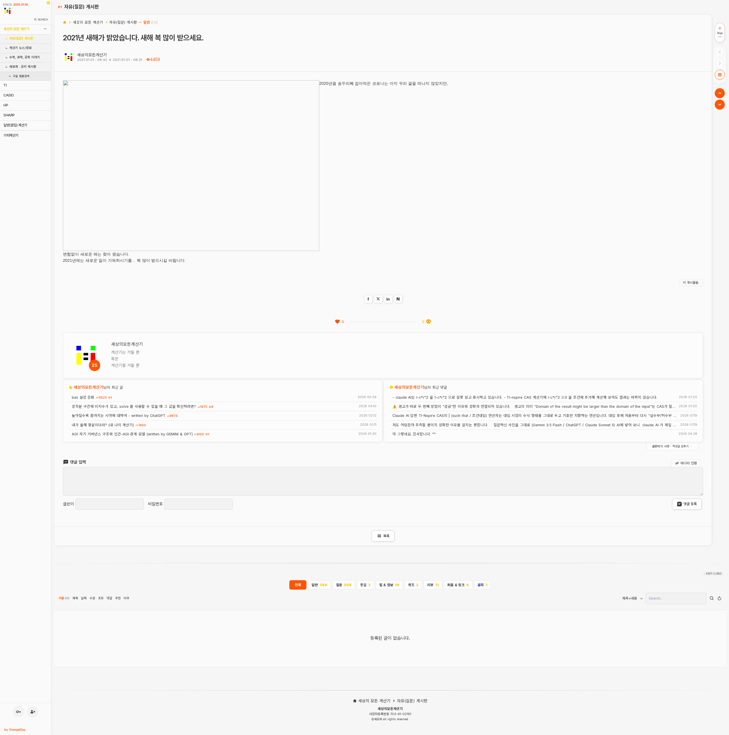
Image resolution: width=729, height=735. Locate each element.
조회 (101, 598)
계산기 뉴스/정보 (20, 48)
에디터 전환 (688, 463)
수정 (92, 598)
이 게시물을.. (691, 283)
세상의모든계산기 (92, 54)
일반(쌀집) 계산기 (15, 125)
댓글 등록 (690, 504)
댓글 (109, 598)
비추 (126, 598)
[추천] (337, 322)
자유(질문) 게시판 (21, 38)
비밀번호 (155, 504)
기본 (63, 598)
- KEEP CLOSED (713, 573)
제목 (75, 598)
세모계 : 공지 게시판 (22, 67)
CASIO (8, 95)
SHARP (9, 115)
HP (5, 105)
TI (5, 85)
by (14, 729)
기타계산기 (11, 135)
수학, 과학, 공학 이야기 (24, 57)
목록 (383, 536)
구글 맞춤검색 (21, 76)
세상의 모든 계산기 (16, 29)
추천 (118, 598)
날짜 (84, 598)
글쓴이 (68, 504)
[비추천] (428, 322)
